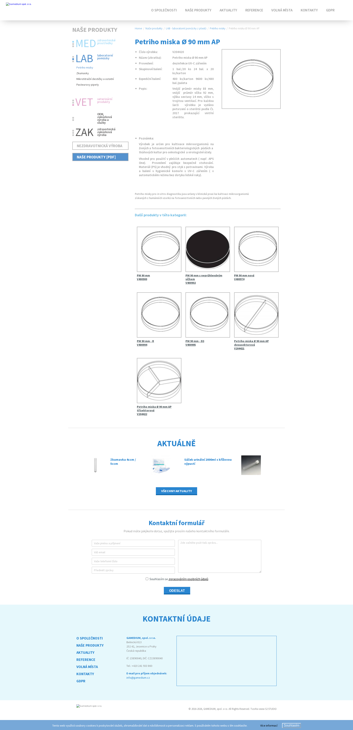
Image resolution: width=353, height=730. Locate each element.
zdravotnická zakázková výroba (95, 131)
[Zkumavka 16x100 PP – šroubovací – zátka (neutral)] (258, 465)
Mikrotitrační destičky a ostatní (95, 79)
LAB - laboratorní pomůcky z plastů (186, 28)
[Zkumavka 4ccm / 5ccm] (96, 465)
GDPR (330, 10)
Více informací (268, 725)
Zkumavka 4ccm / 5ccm (123, 461)
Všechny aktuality (176, 491)
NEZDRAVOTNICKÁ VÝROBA (99, 145)
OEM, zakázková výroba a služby (104, 116)
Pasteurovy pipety (87, 84)
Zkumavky (82, 73)
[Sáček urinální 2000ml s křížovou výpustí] (165, 465)
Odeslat (177, 590)
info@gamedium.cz (138, 677)
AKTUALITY (228, 10)
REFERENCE (254, 10)
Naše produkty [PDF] (96, 157)
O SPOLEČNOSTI (164, 10)
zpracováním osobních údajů (188, 579)
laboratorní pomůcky (94, 58)
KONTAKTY (309, 10)
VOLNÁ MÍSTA (282, 10)
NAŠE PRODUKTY (198, 10)
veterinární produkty (93, 101)
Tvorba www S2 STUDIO (263, 709)
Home (138, 28)
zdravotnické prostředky (95, 42)
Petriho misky (84, 67)
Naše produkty (153, 28)
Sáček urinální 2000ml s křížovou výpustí (208, 461)
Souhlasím (291, 725)
